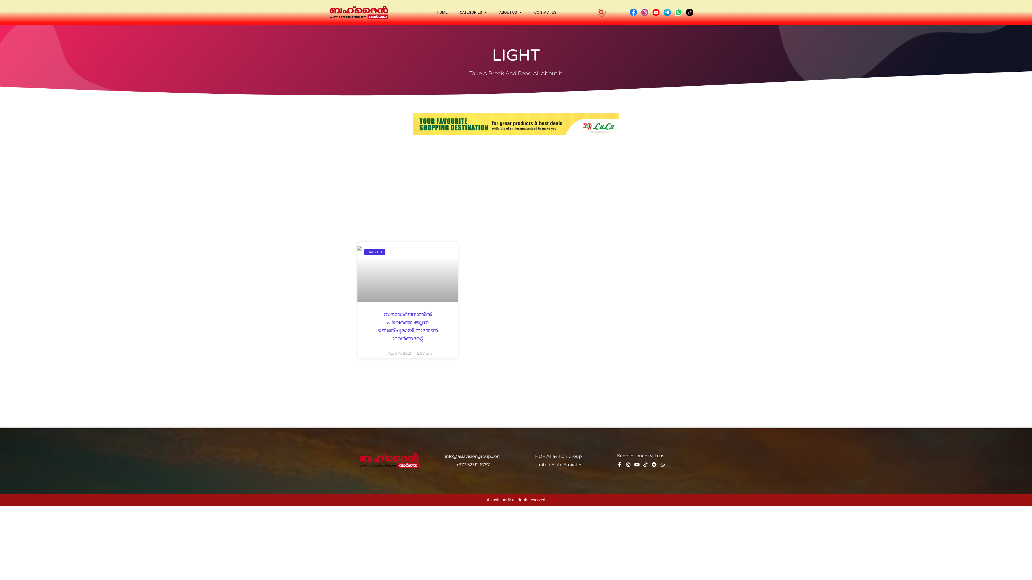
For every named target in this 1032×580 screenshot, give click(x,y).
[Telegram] (654, 464)
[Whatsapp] (662, 464)
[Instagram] (628, 464)
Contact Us (545, 12)
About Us (508, 12)
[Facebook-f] (619, 464)
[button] (602, 13)
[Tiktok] (645, 464)
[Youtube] (637, 464)
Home (442, 12)
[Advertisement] (516, 180)
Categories (471, 12)
